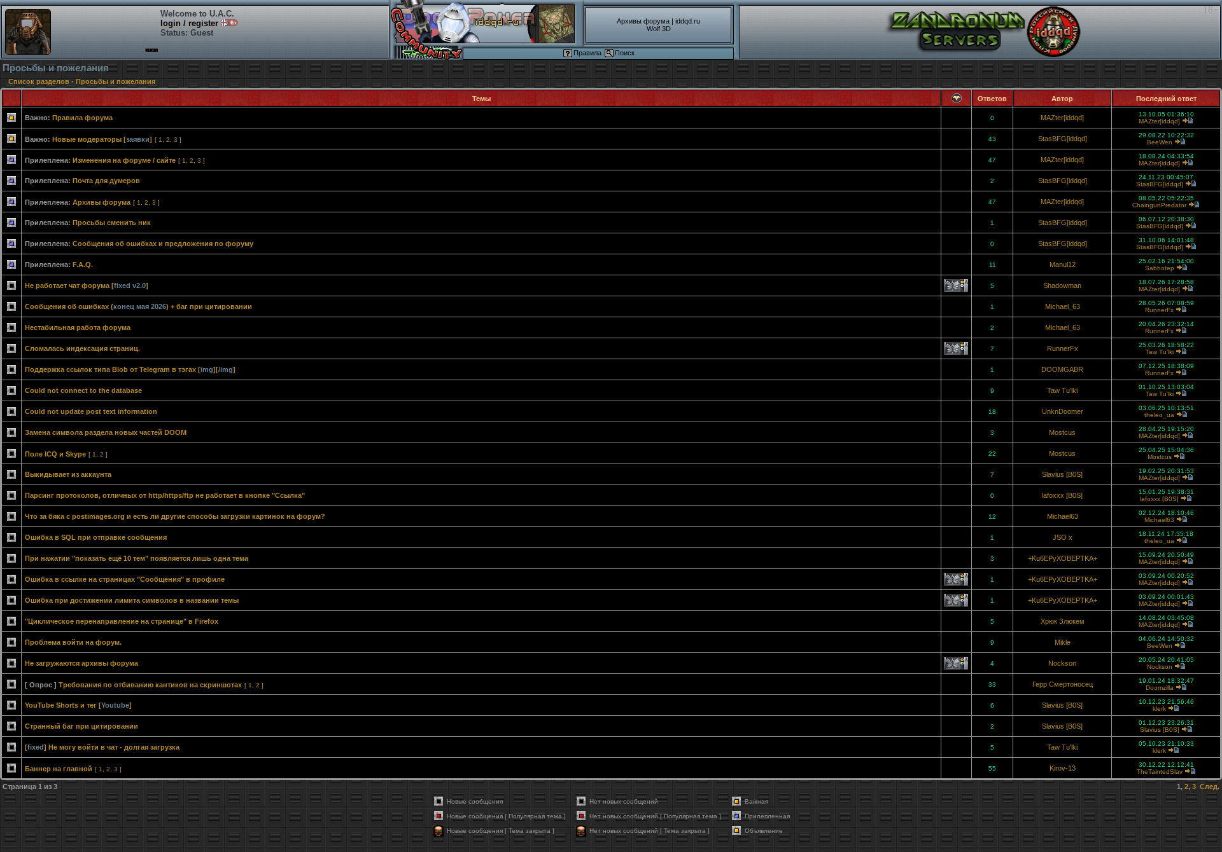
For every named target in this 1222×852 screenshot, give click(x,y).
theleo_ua (1159, 414)
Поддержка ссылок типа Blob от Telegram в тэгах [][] (130, 369)
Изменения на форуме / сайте (124, 160)
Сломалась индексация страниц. (82, 348)
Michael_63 (1062, 306)
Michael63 (1062, 516)
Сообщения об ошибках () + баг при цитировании (138, 306)
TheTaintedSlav (1160, 771)
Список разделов (38, 81)
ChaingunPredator (1159, 205)
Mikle (1063, 642)
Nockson (1062, 663)
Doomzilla (1160, 687)
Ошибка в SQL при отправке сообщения (96, 537)
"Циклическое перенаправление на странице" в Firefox (121, 621)
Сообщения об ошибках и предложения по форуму (163, 243)
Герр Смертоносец (1062, 684)
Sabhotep (1159, 268)
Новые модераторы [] (102, 139)
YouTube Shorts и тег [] (78, 705)
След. (1209, 786)
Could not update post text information (91, 411)
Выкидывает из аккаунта (68, 474)
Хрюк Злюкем (1063, 621)
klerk (1159, 708)
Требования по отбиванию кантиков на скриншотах (150, 685)
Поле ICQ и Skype (55, 454)
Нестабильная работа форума (77, 327)
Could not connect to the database (83, 390)
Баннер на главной (58, 769)
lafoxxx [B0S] (1062, 495)
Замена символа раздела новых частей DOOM (105, 432)
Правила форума (82, 117)
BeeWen (1159, 142)
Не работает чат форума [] (86, 285)
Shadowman (1062, 285)
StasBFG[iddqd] (1062, 138)
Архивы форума (101, 202)
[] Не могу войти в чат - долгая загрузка (102, 747)
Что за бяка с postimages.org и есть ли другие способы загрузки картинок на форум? (175, 516)
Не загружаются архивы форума (81, 663)
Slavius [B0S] (1062, 474)
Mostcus (1062, 432)
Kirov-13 (1063, 768)
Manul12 (1063, 264)
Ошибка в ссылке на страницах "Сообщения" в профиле (125, 579)
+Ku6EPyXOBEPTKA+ (1062, 558)
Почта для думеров (106, 180)
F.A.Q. (83, 264)
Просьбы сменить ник (112, 222)
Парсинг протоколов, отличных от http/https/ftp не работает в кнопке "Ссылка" (165, 495)
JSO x (1062, 537)
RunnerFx (1159, 309)
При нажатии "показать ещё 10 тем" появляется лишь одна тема (136, 558)
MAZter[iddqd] (1062, 117)
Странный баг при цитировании (81, 726)
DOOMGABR (1062, 369)
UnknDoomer (1062, 411)
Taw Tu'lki (1160, 351)
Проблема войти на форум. (73, 642)
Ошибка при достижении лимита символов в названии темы (132, 600)
